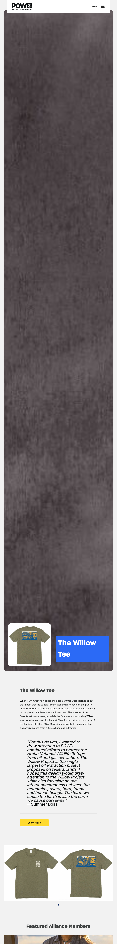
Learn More (34, 822)
